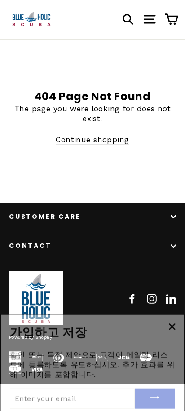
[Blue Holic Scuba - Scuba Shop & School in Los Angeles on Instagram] (152, 298)
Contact (30, 245)
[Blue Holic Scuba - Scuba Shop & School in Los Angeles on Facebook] (132, 298)
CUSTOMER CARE (44, 216)
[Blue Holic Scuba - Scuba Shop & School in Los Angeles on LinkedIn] (171, 298)
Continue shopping (92, 139)
